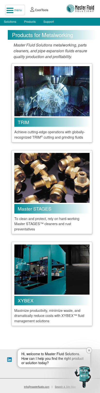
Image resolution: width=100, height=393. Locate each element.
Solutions (10, 21)
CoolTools (41, 10)
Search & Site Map (65, 386)
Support (48, 21)
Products (30, 21)
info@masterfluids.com (36, 386)
